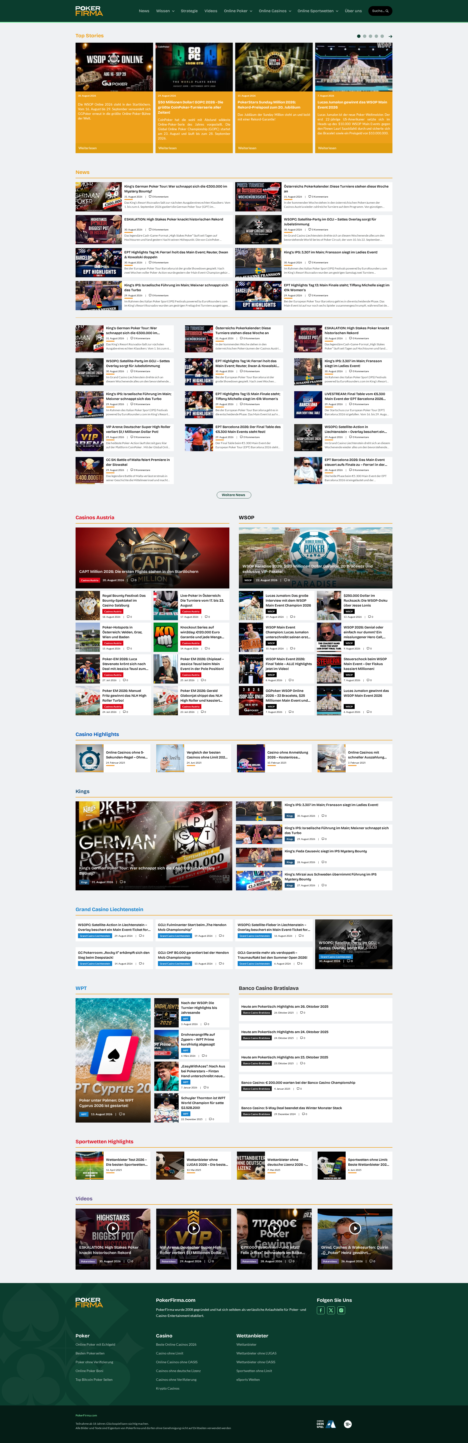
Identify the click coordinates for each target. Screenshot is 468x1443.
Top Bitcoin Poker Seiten (94, 1379)
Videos (84, 1198)
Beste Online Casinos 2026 (176, 1344)
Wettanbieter (246, 1344)
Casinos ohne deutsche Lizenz (178, 1371)
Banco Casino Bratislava (269, 988)
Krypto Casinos (167, 1388)
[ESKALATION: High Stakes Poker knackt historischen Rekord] (113, 1239)
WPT (81, 988)
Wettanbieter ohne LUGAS (256, 1353)
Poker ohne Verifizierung (94, 1362)
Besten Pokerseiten (90, 1353)
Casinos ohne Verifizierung (176, 1379)
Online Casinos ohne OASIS (176, 1362)
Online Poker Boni (89, 1371)
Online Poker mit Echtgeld (95, 1344)
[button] (390, 36)
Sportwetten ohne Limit (254, 1371)
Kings (82, 791)
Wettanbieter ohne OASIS (255, 1362)
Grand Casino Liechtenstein (109, 909)
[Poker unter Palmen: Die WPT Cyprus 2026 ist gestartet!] (113, 1060)
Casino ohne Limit (169, 1353)
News (82, 172)
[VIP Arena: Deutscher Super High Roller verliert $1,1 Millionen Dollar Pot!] (193, 1239)
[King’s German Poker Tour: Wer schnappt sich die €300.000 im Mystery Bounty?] (154, 845)
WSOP (246, 517)
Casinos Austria (95, 517)
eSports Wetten (248, 1379)
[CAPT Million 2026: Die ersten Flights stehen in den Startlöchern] (152, 557)
